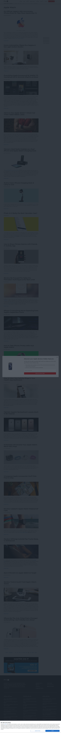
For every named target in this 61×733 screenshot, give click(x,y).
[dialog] (30, 727)
